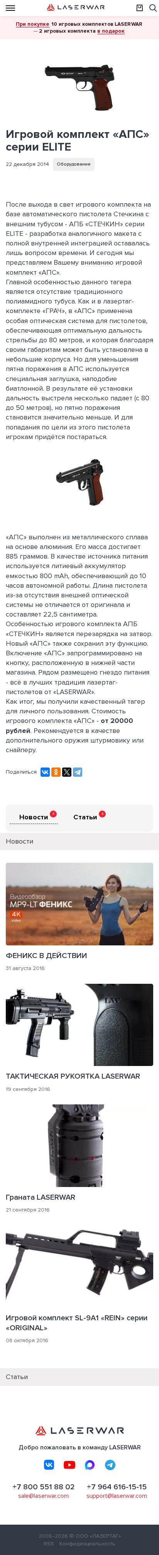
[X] (66, 772)
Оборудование (74, 164)
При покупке (32, 24)
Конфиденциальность (87, 1543)
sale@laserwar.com (43, 1496)
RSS (49, 1543)
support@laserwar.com (116, 1496)
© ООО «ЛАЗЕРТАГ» (95, 1536)
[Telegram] (77, 772)
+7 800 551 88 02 (43, 1487)
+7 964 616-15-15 (117, 1487)
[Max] (90, 1465)
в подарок (111, 31)
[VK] (49, 1465)
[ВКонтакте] (45, 772)
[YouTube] (69, 1465)
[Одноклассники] (56, 772)
